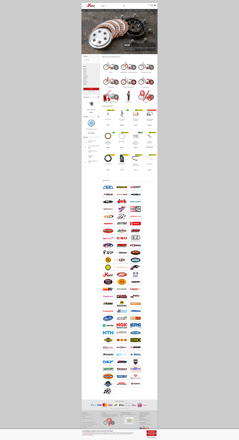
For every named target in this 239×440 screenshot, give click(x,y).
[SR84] (135, 361)
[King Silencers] (122, 289)
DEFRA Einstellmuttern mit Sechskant (135, 143)
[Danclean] (135, 216)
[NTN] (108, 332)
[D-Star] (122, 216)
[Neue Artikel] (98, 97)
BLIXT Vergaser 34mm (122, 120)
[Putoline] (108, 340)
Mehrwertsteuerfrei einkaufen (87, 418)
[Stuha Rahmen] (108, 369)
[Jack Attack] (135, 267)
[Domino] (122, 231)
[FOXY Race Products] (108, 252)
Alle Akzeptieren (151, 431)
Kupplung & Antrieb (109, 10)
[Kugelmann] (108, 296)
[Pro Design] (135, 332)
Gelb (85, 70)
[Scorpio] (108, 354)
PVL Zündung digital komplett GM (149, 120)
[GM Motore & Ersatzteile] (122, 260)
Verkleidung (129, 10)
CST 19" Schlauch (108, 163)
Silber (86, 83)
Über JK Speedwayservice (87, 414)
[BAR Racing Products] (108, 201)
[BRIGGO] (108, 209)
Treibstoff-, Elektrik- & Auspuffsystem (95, 10)
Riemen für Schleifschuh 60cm (135, 164)
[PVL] (122, 340)
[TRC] (135, 369)
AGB (83, 420)
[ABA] (108, 187)
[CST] (108, 216)
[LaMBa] (122, 296)
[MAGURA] (122, 303)
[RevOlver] (122, 347)
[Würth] (135, 383)
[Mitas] (135, 311)
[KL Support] (135, 289)
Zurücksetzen (91, 91)
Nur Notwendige (151, 434)
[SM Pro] (122, 361)
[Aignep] (135, 187)
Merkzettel (153, 1)
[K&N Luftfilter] (108, 289)
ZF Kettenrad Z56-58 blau (91, 129)
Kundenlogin (146, 1)
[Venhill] (122, 376)
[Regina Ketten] (135, 340)
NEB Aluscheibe (122, 141)
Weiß (86, 84)
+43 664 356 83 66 (143, 419)
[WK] (122, 383)
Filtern (91, 88)
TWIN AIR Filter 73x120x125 (136, 120)
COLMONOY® (149, 163)
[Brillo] (122, 209)
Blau (85, 68)
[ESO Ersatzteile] (122, 238)
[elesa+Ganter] (108, 238)
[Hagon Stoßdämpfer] (135, 260)
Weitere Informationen (151, 437)
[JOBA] (135, 274)
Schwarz (86, 81)
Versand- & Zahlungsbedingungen (88, 422)
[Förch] (135, 245)
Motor (84, 10)
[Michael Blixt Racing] (122, 201)
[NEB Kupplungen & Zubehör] (135, 318)
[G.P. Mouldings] (135, 252)
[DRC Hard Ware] (135, 231)
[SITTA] (135, 354)
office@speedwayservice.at (144, 420)
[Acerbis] (122, 187)
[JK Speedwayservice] (91, 5)
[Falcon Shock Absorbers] (122, 245)
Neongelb (86, 75)
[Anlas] (108, 194)
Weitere (149, 10)
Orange (86, 77)
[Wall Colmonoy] (135, 376)
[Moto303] (122, 318)
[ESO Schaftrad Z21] (91, 104)
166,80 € (91, 112)
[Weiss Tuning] (108, 383)
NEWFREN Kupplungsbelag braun (108, 143)
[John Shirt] (122, 281)
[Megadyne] (108, 311)
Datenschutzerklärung (89, 435)
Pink (85, 78)
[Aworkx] (135, 194)
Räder (124, 10)
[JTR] (135, 281)
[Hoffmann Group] (122, 267)
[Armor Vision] (122, 194)
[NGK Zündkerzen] (122, 325)
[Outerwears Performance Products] (122, 332)
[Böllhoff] (135, 201)
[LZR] (108, 303)
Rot (85, 80)
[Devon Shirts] (108, 231)
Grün (85, 74)
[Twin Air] (108, 376)
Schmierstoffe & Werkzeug (139, 10)
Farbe (84, 66)
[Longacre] (135, 296)
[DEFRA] (122, 223)
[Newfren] (108, 325)
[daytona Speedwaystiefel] (108, 223)
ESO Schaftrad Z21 (91, 109)
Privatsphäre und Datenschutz (87, 425)
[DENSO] (135, 223)
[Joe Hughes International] (108, 281)
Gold (85, 71)
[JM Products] (122, 274)
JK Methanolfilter (108, 119)
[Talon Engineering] (122, 369)
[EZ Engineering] (135, 238)
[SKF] (108, 361)
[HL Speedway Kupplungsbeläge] (108, 267)
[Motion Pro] (108, 318)
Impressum (84, 427)
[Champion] (135, 209)
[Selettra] (122, 354)
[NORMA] (135, 325)
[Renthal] (108, 347)
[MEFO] (135, 303)
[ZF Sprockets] (108, 391)
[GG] (108, 260)
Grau (85, 72)
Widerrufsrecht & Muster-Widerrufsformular (90, 424)
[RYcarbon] (135, 347)
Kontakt (83, 416)
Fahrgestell (118, 10)
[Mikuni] (122, 311)
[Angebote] (98, 116)
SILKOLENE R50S (121, 163)
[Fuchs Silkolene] (122, 252)
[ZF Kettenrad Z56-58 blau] (91, 123)
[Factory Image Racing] (108, 245)
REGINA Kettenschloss (149, 142)
